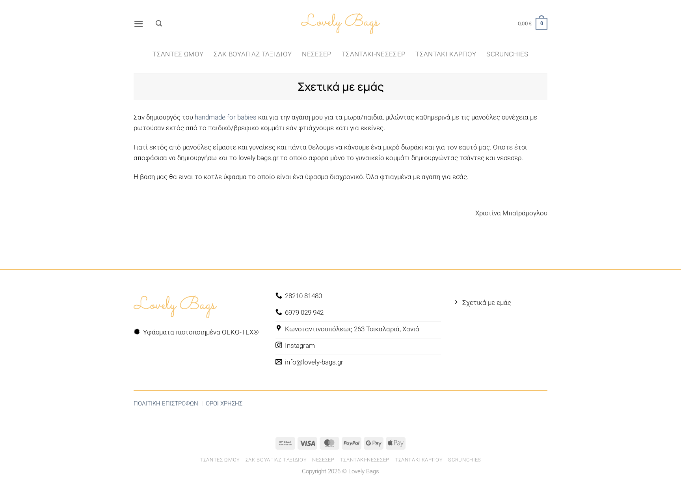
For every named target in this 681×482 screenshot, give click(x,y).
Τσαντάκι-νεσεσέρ (373, 54)
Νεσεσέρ (316, 54)
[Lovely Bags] (340, 24)
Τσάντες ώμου (178, 54)
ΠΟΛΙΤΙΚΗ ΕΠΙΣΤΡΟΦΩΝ (166, 403)
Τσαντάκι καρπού (445, 54)
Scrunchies (507, 54)
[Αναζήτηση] (159, 23)
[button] (139, 24)
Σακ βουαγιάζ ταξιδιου (253, 54)
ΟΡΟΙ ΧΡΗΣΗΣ (224, 403)
